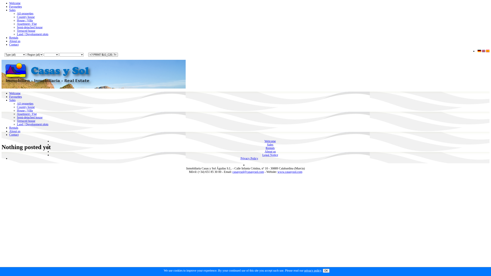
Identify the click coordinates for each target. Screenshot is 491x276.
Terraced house (26, 30)
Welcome (15, 3)
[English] (483, 51)
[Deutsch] (479, 51)
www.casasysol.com (290, 171)
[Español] (487, 51)
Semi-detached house (30, 27)
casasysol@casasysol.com (248, 171)
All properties (25, 13)
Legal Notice (270, 155)
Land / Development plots (32, 34)
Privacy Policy (249, 158)
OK (326, 270)
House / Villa (25, 20)
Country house (26, 17)
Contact (14, 44)
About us (14, 41)
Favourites (15, 6)
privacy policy (312, 270)
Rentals (13, 37)
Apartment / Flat (27, 23)
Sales (12, 10)
